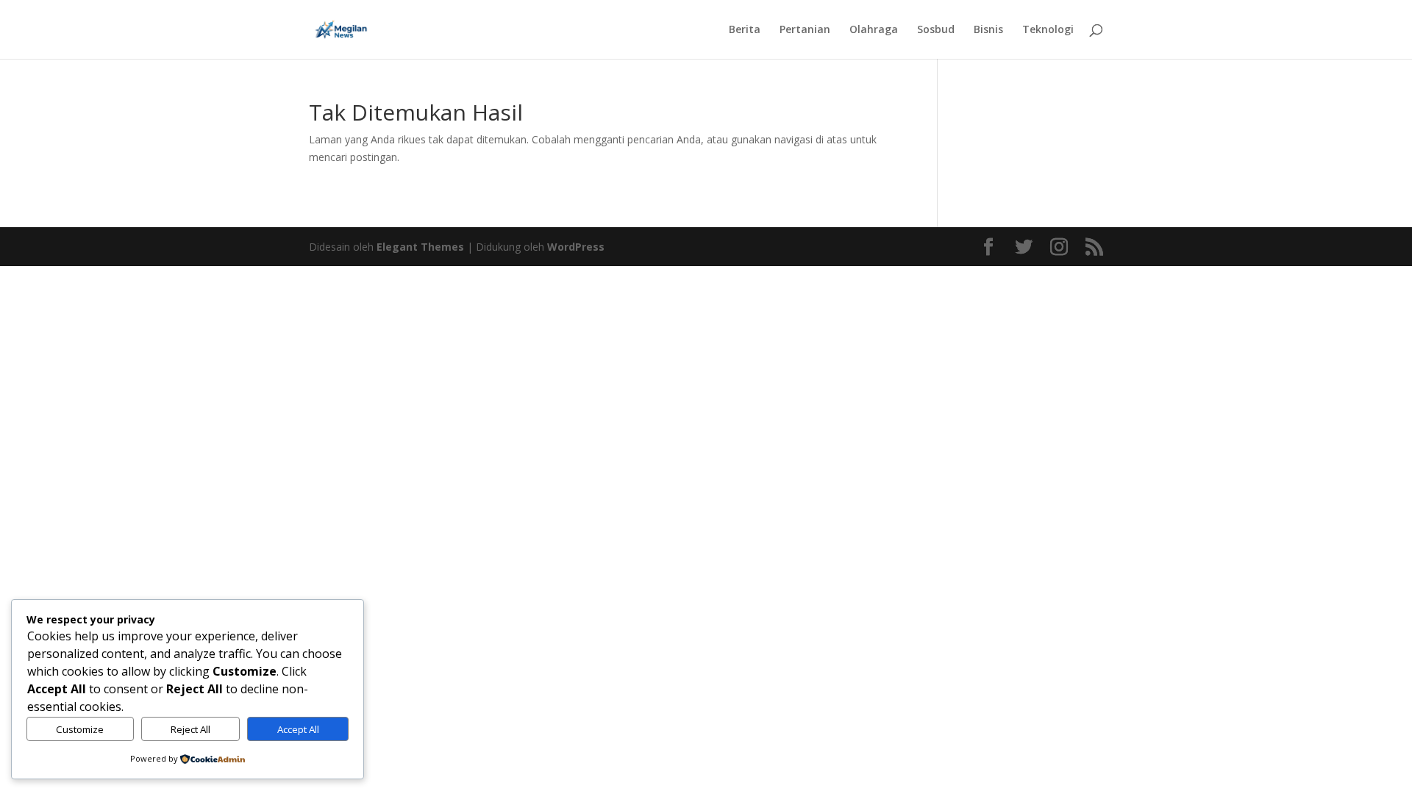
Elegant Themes (420, 247)
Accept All (298, 729)
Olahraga (873, 30)
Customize (80, 729)
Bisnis (988, 30)
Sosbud (936, 30)
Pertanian (805, 30)
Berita (744, 30)
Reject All (190, 729)
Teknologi (1048, 30)
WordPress (576, 247)
